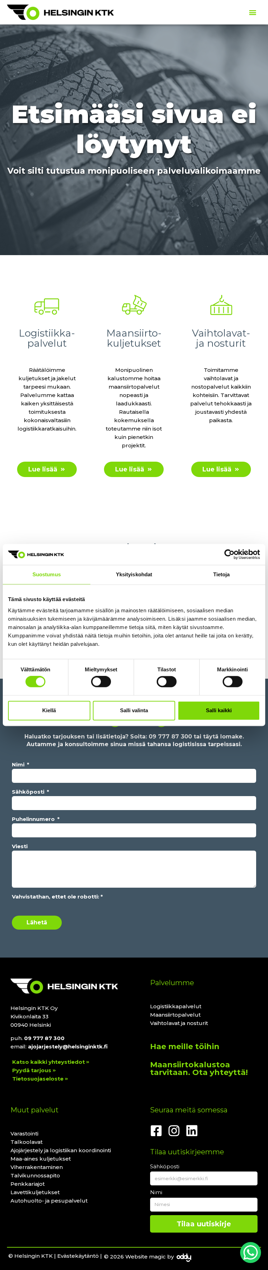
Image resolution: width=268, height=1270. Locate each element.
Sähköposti (29, 791)
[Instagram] (174, 1131)
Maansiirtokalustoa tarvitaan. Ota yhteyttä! (199, 1068)
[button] (252, 12)
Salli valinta (134, 710)
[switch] (101, 681)
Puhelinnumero (34, 819)
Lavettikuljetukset (35, 1192)
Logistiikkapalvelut (175, 1006)
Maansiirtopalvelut (175, 1014)
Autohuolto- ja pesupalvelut (49, 1200)
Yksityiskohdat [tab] (134, 574)
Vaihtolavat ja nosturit (179, 1023)
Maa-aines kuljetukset (40, 1158)
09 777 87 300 (170, 736)
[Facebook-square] (156, 1131)
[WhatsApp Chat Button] (250, 1252)
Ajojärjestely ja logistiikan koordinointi (60, 1150)
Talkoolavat (26, 1142)
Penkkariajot (27, 1184)
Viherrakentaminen (36, 1167)
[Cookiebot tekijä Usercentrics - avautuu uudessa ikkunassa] (229, 554)
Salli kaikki (219, 710)
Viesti (20, 846)
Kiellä (49, 710)
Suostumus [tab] (46, 574)
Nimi (19, 764)
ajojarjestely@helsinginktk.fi (67, 1046)
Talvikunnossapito (35, 1175)
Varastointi (24, 1133)
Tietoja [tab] (221, 574)
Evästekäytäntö (78, 1256)
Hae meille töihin (184, 1046)
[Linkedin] (192, 1131)
